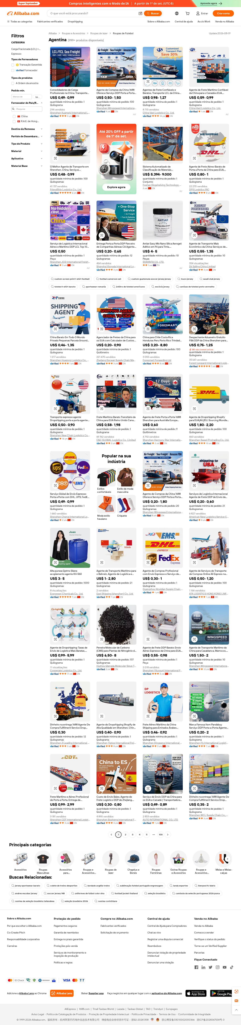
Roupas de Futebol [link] (123, 33)
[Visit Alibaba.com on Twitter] (210, 967)
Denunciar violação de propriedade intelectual (166, 954)
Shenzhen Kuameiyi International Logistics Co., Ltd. (70, 112)
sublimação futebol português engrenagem (141, 885)
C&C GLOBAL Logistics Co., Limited (116, 440)
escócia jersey (162, 286)
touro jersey (187, 279)
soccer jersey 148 (56, 893)
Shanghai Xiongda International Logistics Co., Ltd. (117, 266)
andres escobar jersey (26, 893)
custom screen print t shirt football (72, 279)
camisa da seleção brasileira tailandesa (34, 901)
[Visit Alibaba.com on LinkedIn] (203, 967)
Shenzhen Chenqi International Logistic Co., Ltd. (70, 516)
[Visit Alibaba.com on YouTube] (224, 967)
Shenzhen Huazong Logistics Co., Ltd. (70, 360)
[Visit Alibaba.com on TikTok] (232, 967)
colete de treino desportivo (63, 885)
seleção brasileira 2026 (76, 901)
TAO (148, 1009)
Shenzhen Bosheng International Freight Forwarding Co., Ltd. (117, 819)
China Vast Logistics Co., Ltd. (158, 112)
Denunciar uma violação (160, 962)
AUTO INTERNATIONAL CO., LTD (160, 819)
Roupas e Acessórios (73, 33)
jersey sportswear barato (27, 885)
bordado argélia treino (99, 885)
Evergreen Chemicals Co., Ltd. (66, 593)
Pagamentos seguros (65, 925)
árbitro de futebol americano (130, 286)
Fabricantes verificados (113, 925)
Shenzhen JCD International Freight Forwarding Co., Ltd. (70, 261)
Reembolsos (154, 946)
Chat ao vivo (154, 932)
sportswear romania (96, 286)
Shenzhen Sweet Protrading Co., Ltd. (209, 440)
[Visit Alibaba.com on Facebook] (196, 967)
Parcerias (199, 952)
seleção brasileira (156, 893)
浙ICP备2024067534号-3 (210, 1019)
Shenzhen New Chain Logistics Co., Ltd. (70, 435)
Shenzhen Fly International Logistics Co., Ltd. (209, 742)
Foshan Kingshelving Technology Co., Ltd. (163, 185)
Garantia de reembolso (66, 932)
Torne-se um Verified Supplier (210, 946)
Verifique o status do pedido (209, 939)
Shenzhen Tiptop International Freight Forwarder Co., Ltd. (117, 742)
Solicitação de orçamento (115, 932)
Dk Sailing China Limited (202, 266)
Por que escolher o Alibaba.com (24, 925)
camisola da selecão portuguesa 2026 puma (198, 893)
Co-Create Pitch (16, 932)
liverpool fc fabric (206, 885)
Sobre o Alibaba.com (19, 918)
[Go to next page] (168, 834)
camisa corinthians (107, 901)
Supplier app (96, 993)
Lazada (120, 1009)
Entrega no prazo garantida (68, 939)
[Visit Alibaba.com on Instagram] (217, 967)
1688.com (84, 1009)
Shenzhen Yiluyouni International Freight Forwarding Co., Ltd (163, 670)
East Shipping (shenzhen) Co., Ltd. (115, 593)
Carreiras (12, 946)
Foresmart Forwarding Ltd (157, 360)
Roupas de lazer (99, 33)
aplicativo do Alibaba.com (167, 993)
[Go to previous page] (111, 834)
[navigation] (26, 434)
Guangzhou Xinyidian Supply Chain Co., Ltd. (163, 589)
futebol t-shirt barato (65, 286)
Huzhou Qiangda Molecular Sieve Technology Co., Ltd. (117, 665)
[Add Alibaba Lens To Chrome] (62, 993)
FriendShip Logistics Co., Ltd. (66, 189)
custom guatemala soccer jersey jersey (151, 279)
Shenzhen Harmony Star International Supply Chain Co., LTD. (163, 440)
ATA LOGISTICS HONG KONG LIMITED (209, 593)
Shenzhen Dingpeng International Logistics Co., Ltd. (163, 742)
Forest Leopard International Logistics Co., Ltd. (209, 363)
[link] (236, 991)
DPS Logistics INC (199, 189)
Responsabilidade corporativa (23, 939)
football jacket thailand (126, 893)
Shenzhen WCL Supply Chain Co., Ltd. (209, 815)
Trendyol (158, 1009)
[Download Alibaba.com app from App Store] (196, 993)
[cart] (188, 14)
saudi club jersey (211, 279)
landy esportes (180, 885)
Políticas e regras (63, 962)
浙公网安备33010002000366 (178, 1019)
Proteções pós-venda (66, 946)
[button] (140, 13)
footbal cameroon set (110, 279)
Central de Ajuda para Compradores (167, 925)
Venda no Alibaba (203, 925)
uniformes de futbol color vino (89, 893)
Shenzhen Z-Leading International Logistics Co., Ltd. (70, 742)
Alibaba (53, 33)
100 (161, 834)
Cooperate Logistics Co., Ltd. (66, 670)
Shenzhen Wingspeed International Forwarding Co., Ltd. (117, 108)
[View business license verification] (152, 1019)
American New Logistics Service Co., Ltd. (209, 516)
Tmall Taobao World (103, 1009)
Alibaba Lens (26, 993)
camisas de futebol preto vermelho (197, 286)
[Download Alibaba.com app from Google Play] (222, 993)
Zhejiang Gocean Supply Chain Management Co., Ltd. (117, 360)
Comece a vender (204, 932)
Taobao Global (135, 1009)
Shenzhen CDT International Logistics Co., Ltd (70, 819)
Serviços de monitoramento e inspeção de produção (70, 954)
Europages (172, 1009)
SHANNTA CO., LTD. (153, 261)
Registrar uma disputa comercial (165, 939)
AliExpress (70, 1009)
